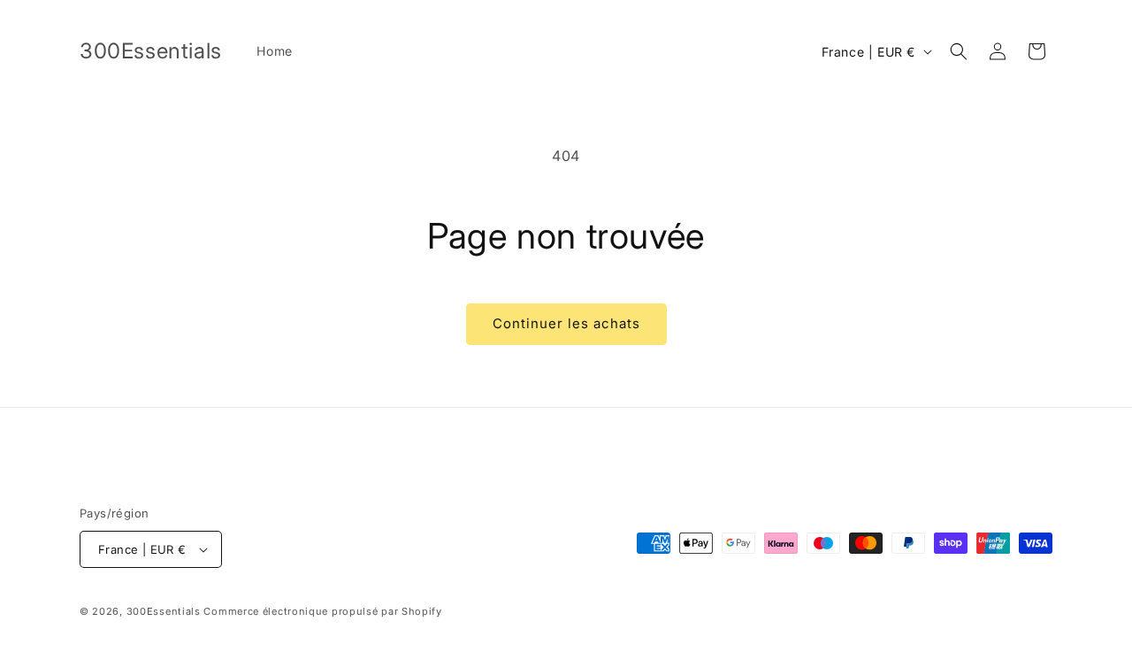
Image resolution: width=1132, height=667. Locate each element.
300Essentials (163, 611)
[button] (958, 51)
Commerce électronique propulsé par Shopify (322, 611)
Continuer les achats (566, 323)
